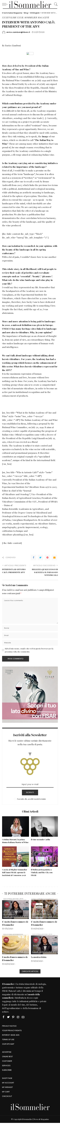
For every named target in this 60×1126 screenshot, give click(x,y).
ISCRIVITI (30, 792)
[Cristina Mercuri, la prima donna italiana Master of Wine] (15, 826)
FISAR (5, 990)
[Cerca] (55, 4)
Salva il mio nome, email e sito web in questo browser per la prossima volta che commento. (29, 650)
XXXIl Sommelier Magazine (33, 17)
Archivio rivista (12, 911)
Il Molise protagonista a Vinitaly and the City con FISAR (41, 872)
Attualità (9, 914)
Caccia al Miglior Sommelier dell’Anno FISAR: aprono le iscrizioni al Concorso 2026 (14, 872)
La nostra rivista (38, 957)
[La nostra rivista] (44, 944)
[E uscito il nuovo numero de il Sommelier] (15, 944)
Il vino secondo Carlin (40, 839)
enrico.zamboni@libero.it (18, 32)
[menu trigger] (5, 4)
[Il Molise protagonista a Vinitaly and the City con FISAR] (44, 856)
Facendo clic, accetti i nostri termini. (31, 799)
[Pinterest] (47, 557)
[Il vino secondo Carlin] (44, 826)
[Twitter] (40, 557)
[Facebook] (33, 557)
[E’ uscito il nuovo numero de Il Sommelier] (15, 908)
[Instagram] (18, 1017)
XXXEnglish (9, 17)
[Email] (54, 557)
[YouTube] (23, 1017)
